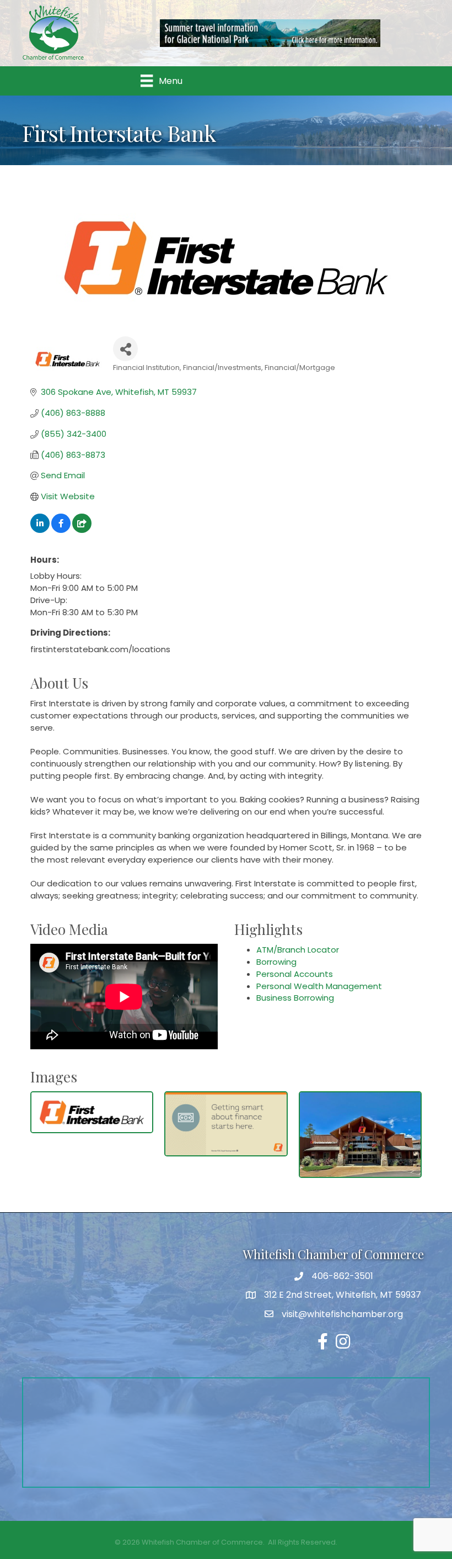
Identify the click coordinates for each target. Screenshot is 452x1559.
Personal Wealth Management (319, 986)
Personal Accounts (294, 974)
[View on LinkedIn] (40, 530)
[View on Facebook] (61, 530)
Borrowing (276, 962)
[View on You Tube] (82, 530)
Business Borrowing (295, 997)
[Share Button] (125, 348)
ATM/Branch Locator (297, 949)
